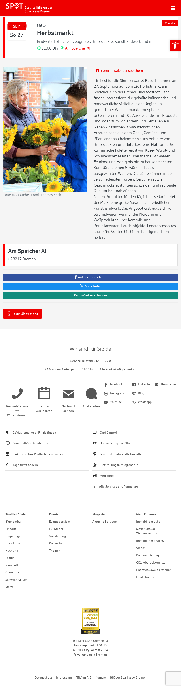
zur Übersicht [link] (25, 314)
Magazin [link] (98, 514)
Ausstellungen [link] (59, 536)
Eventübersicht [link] (59, 521)
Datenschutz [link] (43, 677)
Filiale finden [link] (145, 577)
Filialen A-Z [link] (83, 677)
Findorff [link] (10, 529)
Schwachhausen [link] (16, 579)
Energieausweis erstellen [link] (154, 569)
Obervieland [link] (13, 572)
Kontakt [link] (100, 677)
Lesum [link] (10, 558)
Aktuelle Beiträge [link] (104, 521)
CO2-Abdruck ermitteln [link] (152, 562)
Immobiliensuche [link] (148, 521)
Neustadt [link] (11, 565)
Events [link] (53, 514)
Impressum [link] (64, 677)
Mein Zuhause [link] (146, 514)
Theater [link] (54, 550)
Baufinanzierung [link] (147, 555)
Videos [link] (141, 548)
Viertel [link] (10, 587)
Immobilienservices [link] (150, 540)
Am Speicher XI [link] (77, 48)
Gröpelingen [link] (14, 536)
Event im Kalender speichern (121, 70)
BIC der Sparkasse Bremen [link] (128, 677)
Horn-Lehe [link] (12, 543)
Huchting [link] (11, 550)
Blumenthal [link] (13, 521)
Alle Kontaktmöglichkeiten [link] (117, 369)
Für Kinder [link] (56, 529)
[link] (175, 45)
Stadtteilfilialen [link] (16, 514)
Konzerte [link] (55, 543)
